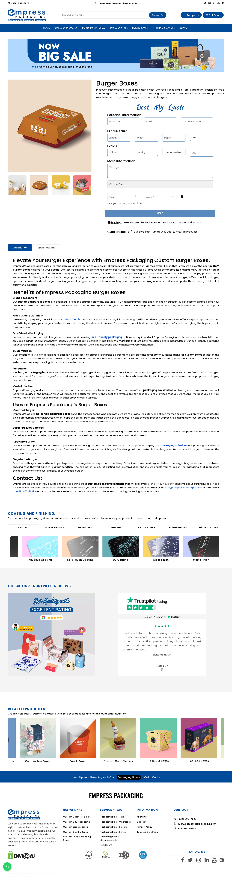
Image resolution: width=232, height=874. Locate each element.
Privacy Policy (144, 828)
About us (142, 817)
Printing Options (209, 527)
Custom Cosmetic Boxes (77, 817)
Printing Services (164, 27)
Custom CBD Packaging (76, 822)
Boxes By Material (93, 27)
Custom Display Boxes (75, 828)
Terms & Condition (147, 833)
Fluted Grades (147, 527)
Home (46, 27)
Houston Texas (186, 829)
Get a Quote (152, 778)
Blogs (183, 27)
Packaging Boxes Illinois (113, 833)
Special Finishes (54, 527)
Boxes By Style (119, 27)
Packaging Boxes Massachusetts (109, 839)
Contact (141, 822)
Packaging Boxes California (115, 822)
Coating (23, 527)
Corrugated (116, 527)
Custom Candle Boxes (75, 833)
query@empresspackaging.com (117, 3)
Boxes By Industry (66, 27)
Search (156, 15)
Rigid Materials (178, 527)
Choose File (116, 184)
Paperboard (85, 527)
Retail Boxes (140, 27)
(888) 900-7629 (20, 3)
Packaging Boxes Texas (113, 817)
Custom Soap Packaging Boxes (77, 839)
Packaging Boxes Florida (113, 828)
